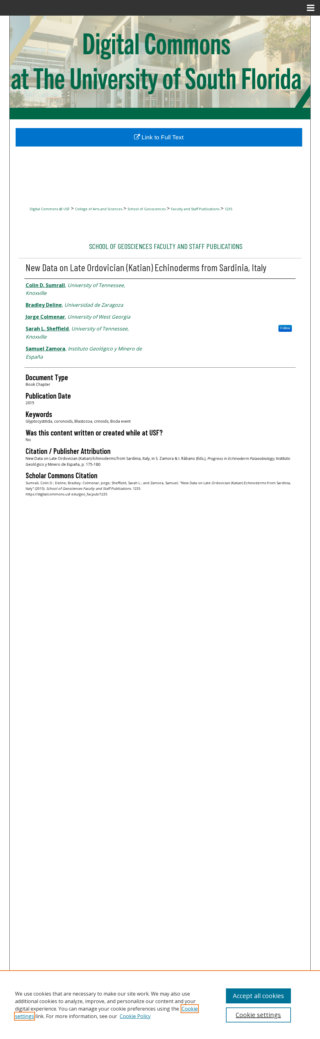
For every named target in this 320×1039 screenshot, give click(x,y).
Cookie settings (258, 1015)
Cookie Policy (135, 1016)
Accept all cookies (258, 996)
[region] (160, 1004)
